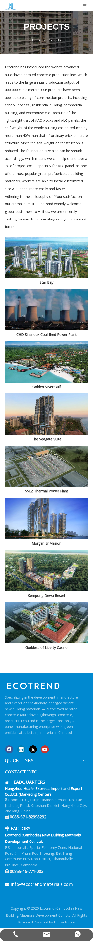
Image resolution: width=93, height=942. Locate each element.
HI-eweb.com (64, 922)
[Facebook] (9, 749)
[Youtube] (45, 749)
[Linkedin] (21, 749)
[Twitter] (33, 749)
